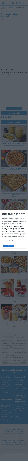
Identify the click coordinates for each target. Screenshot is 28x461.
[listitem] (14, 241)
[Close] (24, 213)
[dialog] (14, 230)
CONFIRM (9, 246)
